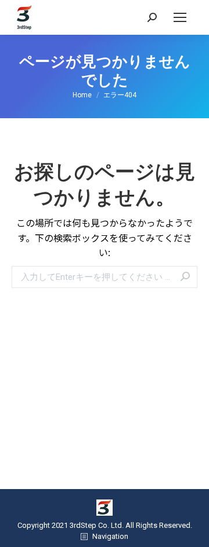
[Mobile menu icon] (180, 17)
